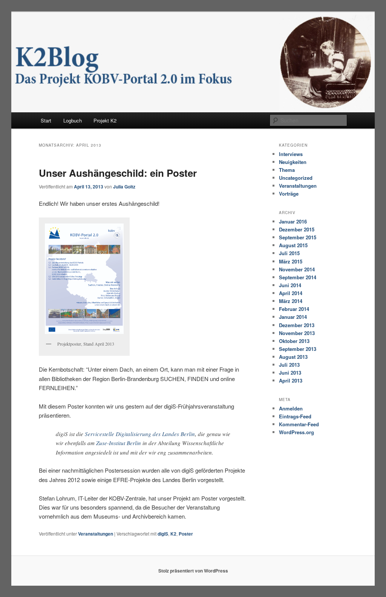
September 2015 (297, 237)
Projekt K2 (104, 120)
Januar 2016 (293, 221)
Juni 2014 (290, 285)
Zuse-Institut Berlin (118, 443)
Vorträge (289, 193)
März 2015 (290, 261)
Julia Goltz (124, 186)
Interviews (291, 154)
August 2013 (293, 356)
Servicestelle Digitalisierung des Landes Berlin (140, 434)
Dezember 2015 (296, 229)
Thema (287, 169)
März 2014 (290, 301)
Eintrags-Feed (295, 416)
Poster (186, 533)
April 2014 (290, 293)
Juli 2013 (289, 364)
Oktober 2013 (294, 340)
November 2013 (297, 333)
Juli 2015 (289, 253)
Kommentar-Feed (299, 424)
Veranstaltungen (95, 533)
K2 (173, 533)
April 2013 (290, 380)
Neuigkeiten (292, 161)
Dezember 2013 (296, 325)
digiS (163, 533)
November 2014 (297, 269)
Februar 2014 (294, 308)
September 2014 (297, 277)
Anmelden (291, 408)
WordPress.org (296, 432)
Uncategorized (295, 177)
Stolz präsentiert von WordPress (193, 570)
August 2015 (293, 245)
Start (46, 120)
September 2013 (297, 348)
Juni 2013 (290, 372)
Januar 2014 (293, 316)
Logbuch (72, 120)
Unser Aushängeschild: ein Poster (118, 173)
